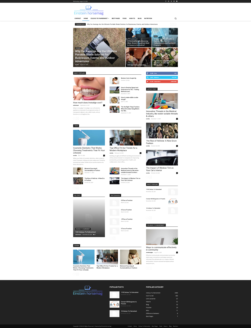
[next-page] (77, 118)
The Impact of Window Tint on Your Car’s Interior (160, 169)
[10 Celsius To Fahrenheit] (173, 210)
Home (135, 326)
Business (78, 48)
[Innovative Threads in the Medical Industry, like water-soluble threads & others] (114, 171)
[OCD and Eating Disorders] (139, 57)
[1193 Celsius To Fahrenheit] (173, 191)
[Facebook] (166, 1)
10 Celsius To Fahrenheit (153, 208)
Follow (174, 77)
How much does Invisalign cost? (87, 102)
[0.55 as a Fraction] (114, 202)
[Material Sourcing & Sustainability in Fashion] (78, 171)
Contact (130, 326)
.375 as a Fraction (126, 219)
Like (175, 73)
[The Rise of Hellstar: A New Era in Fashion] (78, 180)
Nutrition (157, 58)
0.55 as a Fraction (126, 200)
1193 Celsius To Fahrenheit (154, 189)
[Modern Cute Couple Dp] (114, 80)
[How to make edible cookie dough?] (114, 99)
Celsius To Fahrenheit (83, 229)
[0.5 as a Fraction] (114, 212)
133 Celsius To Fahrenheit (85, 232)
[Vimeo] (174, 1)
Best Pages (155, 326)
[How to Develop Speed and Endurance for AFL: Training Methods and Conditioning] (114, 90)
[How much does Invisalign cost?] (89, 88)
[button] (175, 18)
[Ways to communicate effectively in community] (162, 237)
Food (160, 326)
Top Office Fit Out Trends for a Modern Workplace (123, 149)
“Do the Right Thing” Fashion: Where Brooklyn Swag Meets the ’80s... (130, 109)
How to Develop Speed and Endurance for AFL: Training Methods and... (130, 89)
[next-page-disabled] (150, 268)
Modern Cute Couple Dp (128, 78)
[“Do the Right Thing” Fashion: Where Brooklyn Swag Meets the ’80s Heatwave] (114, 109)
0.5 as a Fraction (126, 210)
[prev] (172, 24)
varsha (75, 155)
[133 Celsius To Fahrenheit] (89, 218)
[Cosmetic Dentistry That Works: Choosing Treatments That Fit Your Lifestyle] (89, 138)
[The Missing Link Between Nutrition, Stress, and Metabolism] (165, 57)
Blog (129, 38)
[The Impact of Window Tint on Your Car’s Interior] (114, 180)
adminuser (76, 105)
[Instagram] (168, 1)
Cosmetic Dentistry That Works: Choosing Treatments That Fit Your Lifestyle (89, 150)
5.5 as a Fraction (126, 228)
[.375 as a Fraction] (114, 221)
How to (165, 326)
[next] (175, 24)
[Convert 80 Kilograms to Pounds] (173, 201)
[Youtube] (177, 1)
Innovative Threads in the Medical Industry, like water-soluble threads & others (130, 170)
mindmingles (149, 252)
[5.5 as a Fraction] (114, 231)
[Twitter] (171, 1)
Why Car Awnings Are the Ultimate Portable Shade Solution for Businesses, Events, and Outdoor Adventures (122, 24)
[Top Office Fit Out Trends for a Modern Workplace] (125, 138)
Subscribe (173, 81)
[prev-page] (74, 118)
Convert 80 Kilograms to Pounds (155, 199)
